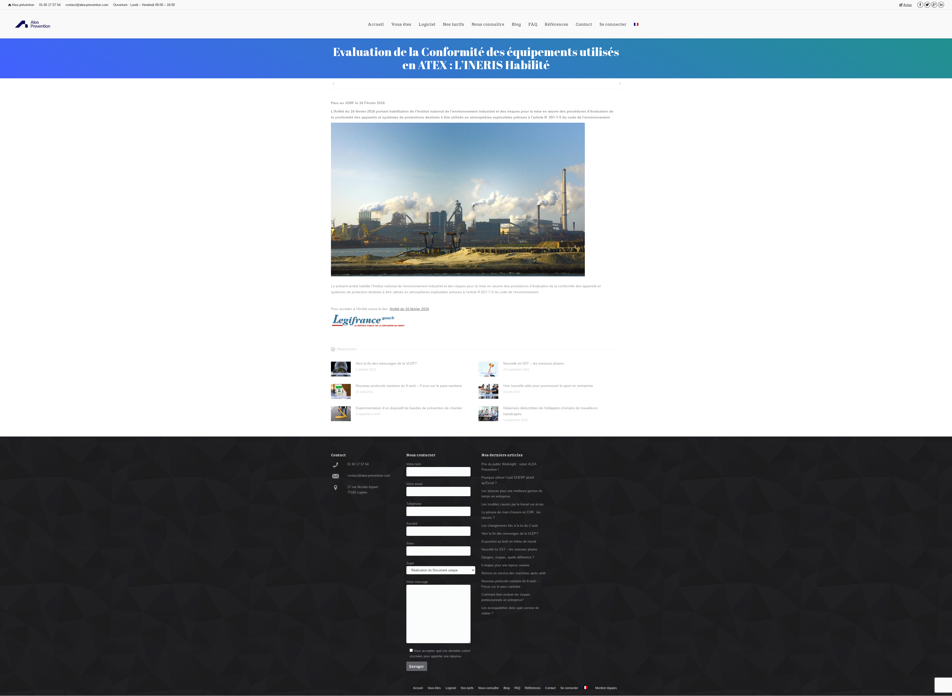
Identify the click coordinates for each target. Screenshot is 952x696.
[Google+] (934, 5)
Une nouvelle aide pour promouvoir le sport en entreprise (548, 386)
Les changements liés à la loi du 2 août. (510, 525)
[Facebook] (920, 5)
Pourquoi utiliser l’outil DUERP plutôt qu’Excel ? (507, 480)
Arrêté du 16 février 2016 (409, 309)
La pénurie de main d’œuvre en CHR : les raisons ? (511, 515)
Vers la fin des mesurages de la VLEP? (386, 363)
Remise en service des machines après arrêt (513, 573)
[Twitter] (927, 5)
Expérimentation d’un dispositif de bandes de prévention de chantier (409, 408)
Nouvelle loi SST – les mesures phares (533, 363)
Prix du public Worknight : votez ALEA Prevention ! (508, 466)
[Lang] (636, 24)
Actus (907, 5)
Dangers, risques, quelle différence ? (507, 557)
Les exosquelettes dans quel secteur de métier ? (510, 610)
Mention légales (606, 688)
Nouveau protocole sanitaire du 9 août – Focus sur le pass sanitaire (409, 386)
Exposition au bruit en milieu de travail (508, 541)
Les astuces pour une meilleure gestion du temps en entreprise (511, 493)
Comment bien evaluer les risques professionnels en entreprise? (505, 597)
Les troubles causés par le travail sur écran (512, 504)
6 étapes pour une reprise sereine (505, 565)
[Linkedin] (941, 5)
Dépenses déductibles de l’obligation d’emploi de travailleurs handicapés (550, 411)
